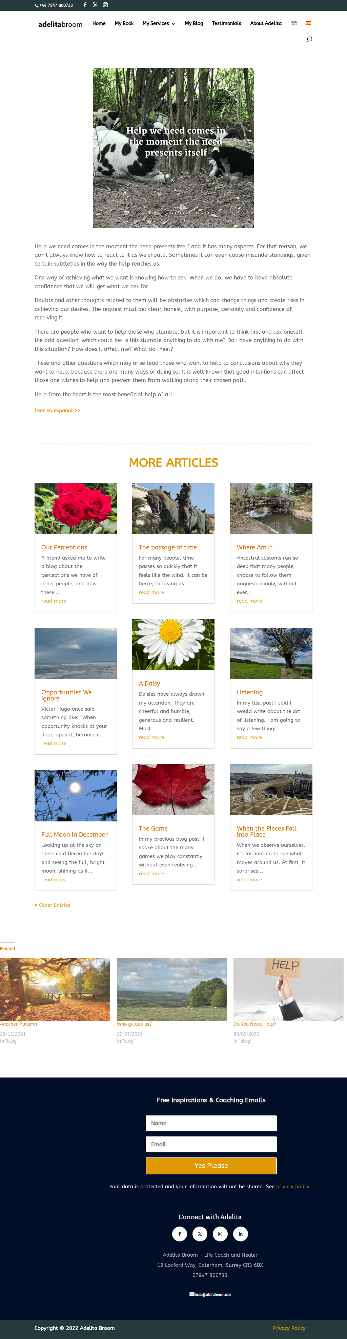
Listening (250, 692)
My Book (124, 23)
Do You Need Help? (255, 1024)
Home (99, 23)
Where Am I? (255, 547)
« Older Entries (52, 905)
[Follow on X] (199, 1234)
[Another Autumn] (55, 989)
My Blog (194, 23)
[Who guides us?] (172, 989)
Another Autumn (18, 1024)
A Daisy (149, 683)
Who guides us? (134, 1024)
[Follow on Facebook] (179, 1234)
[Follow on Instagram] (220, 1234)
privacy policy (292, 1187)
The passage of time (168, 547)
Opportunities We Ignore (66, 695)
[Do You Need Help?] (288, 989)
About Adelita (266, 23)
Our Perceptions (64, 547)
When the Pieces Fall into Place (267, 831)
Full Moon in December (74, 834)
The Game (153, 828)
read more (53, 601)
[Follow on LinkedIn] (240, 1234)
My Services (156, 23)
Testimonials (226, 23)
